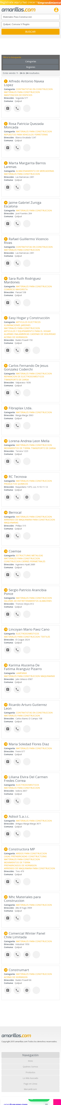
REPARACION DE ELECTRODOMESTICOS (24, 376)
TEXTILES (45, 636)
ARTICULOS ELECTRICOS (28, 322)
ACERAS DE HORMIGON (15, 337)
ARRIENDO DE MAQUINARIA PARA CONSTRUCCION (29, 519)
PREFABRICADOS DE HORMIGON (20, 865)
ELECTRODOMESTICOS (27, 633)
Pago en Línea (30, 1083)
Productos (30, 1072)
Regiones (30, 67)
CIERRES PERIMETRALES (33, 561)
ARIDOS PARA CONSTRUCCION (31, 853)
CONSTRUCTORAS (37, 856)
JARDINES (25, 325)
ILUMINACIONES (12, 325)
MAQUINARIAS (11, 522)
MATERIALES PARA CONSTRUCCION (22, 92)
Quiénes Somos (30, 1066)
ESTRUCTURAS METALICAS (29, 555)
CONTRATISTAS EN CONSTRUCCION (34, 89)
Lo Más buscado (30, 1078)
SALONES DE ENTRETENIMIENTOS (21, 600)
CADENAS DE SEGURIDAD (43, 334)
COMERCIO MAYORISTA (16, 289)
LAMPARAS (21, 673)
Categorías (30, 61)
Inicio (30, 1060)
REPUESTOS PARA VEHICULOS (19, 134)
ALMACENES (45, 600)
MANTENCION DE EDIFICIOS (18, 95)
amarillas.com (18, 9)
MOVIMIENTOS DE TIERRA (17, 448)
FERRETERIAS (41, 134)
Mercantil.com (30, 1089)
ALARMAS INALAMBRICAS (16, 334)
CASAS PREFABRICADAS (16, 856)
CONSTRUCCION (12, 561)
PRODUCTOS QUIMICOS (16, 483)
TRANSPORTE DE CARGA (16, 379)
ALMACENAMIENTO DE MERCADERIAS (35, 171)
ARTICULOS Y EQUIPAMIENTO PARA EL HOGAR (27, 331)
